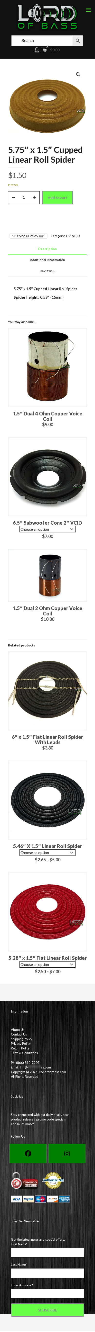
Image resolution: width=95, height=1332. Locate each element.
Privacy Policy (21, 1044)
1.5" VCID (73, 236)
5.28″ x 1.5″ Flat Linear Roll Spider (48, 958)
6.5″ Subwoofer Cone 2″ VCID (47, 523)
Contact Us (19, 1034)
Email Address (22, 1285)
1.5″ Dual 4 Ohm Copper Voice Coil (47, 416)
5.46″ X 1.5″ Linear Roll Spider (47, 846)
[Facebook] (28, 1153)
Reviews (47, 271)
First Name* (19, 1244)
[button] (78, 74)
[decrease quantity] (13, 197)
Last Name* (19, 1265)
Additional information (47, 260)
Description (47, 249)
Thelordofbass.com (52, 1072)
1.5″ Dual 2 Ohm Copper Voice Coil (47, 610)
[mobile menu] (88, 10)
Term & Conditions (24, 1053)
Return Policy (20, 1048)
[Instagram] (67, 1153)
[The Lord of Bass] (47, 17)
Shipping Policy (21, 1039)
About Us (17, 1030)
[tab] (47, 248)
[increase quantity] (34, 197)
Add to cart (57, 197)
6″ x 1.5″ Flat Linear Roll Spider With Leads (47, 739)
